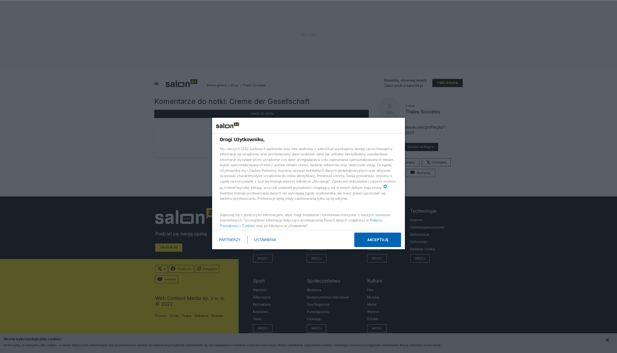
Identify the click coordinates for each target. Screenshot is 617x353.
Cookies (248, 226)
